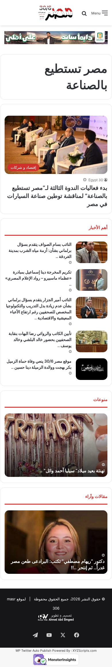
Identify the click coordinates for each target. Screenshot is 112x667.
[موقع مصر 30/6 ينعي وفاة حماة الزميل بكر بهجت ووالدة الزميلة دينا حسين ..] (91, 369)
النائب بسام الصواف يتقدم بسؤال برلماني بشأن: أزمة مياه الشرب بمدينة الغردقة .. (40, 250)
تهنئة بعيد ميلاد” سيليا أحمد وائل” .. (72, 470)
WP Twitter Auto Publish (33, 651)
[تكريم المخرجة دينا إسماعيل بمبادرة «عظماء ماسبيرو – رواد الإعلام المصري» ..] (91, 280)
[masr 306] (55, 12)
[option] (56, 445)
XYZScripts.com (85, 651)
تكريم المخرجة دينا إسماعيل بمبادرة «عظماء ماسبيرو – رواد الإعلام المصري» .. (38, 277)
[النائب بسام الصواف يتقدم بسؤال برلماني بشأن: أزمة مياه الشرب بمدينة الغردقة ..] (91, 252)
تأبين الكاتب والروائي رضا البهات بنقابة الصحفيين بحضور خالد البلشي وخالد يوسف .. (40, 339)
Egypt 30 (95, 180)
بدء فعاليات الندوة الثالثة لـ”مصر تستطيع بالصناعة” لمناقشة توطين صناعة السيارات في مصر (57, 195)
